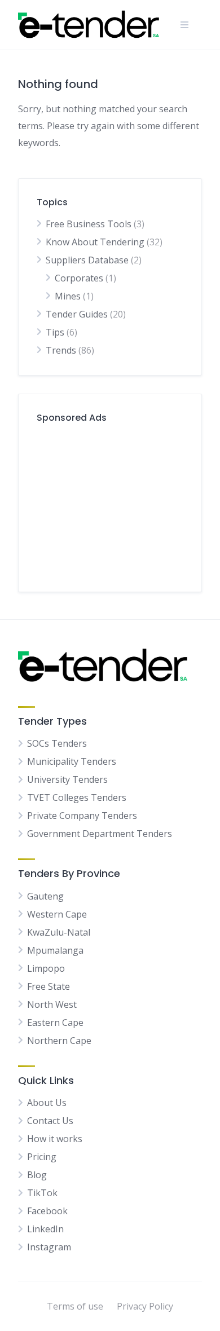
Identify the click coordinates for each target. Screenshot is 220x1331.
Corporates (79, 278)
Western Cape (57, 914)
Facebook (47, 1211)
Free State (48, 986)
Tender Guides (77, 314)
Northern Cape (59, 1040)
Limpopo (46, 968)
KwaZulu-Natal (58, 932)
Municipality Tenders (71, 761)
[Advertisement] (110, 503)
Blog (37, 1175)
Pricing (41, 1157)
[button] (184, 24)
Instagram (49, 1247)
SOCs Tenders (57, 743)
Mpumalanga (55, 950)
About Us (47, 1102)
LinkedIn (45, 1229)
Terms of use (75, 1306)
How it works (54, 1138)
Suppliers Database (87, 260)
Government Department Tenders (99, 833)
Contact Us (50, 1120)
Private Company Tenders (82, 815)
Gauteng (45, 896)
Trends (61, 350)
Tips (55, 332)
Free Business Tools (88, 224)
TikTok (42, 1193)
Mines (68, 296)
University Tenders (67, 779)
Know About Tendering (95, 242)
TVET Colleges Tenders (76, 797)
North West (52, 1004)
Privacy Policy (145, 1306)
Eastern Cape (55, 1022)
